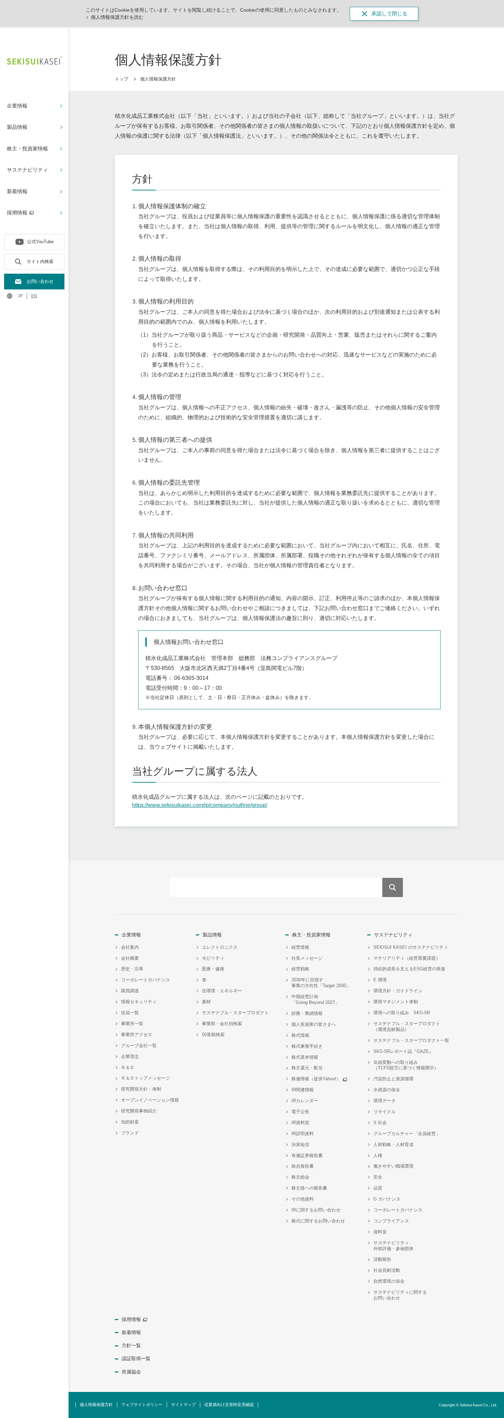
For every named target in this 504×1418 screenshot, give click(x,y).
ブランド (130, 1132)
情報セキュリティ (139, 1001)
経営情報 (300, 947)
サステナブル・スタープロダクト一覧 (411, 1040)
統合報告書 (302, 1166)
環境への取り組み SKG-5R (401, 1012)
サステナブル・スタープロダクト (235, 1012)
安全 (377, 1177)
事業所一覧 (132, 1023)
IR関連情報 (302, 1089)
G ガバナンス (386, 1199)
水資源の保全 (386, 1089)
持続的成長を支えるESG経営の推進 (409, 968)
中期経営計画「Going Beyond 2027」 (315, 999)
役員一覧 (130, 1012)
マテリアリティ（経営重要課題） (406, 958)
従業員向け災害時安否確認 (229, 1404)
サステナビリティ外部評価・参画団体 (393, 1245)
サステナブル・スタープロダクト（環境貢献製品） (406, 1026)
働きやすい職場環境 (393, 1166)
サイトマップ (183, 1404)
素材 (206, 1001)
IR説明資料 (302, 1133)
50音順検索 (213, 1034)
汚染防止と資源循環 (393, 1078)
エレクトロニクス (220, 947)
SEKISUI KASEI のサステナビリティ (410, 947)
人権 (377, 1155)
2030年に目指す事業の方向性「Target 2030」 (320, 982)
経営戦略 (300, 968)
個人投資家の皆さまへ (313, 1024)
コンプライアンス (391, 1220)
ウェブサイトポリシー (142, 1404)
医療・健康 (213, 968)
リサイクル (384, 1111)
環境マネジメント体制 (395, 1001)
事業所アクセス (136, 1034)
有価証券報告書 (307, 1155)
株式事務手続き (307, 1046)
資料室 (380, 1231)
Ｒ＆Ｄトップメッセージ (145, 1078)
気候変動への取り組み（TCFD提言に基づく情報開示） (406, 1065)
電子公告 (300, 1111)
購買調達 (130, 990)
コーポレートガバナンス (145, 979)
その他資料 (302, 1199)
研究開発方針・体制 (141, 1089)
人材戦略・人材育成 (393, 1144)
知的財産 (130, 1121)
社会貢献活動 (386, 1270)
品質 (377, 1188)
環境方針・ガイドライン (397, 990)
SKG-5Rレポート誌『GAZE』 (403, 1051)
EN (34, 296)
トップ (121, 79)
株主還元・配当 (307, 1067)
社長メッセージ (307, 958)
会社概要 (130, 958)
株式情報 (300, 1035)
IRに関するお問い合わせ (315, 1209)
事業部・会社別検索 (222, 1023)
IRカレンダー (304, 1100)
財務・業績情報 (307, 1013)
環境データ (384, 1100)
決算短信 (300, 1144)
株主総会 (300, 1177)
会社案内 (130, 947)
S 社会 (380, 1122)
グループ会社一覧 (139, 1045)
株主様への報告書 (309, 1188)
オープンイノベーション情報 (150, 1100)
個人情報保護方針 (96, 1404)
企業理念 (130, 1056)
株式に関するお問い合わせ (318, 1220)
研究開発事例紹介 (139, 1111)
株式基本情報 (304, 1057)
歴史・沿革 (132, 968)
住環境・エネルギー (222, 990)
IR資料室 (300, 1122)
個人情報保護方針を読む (117, 17)
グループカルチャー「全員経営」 (406, 1133)
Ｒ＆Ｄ (127, 1067)
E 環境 (380, 979)
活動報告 (382, 1259)
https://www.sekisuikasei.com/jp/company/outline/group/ (199, 805)
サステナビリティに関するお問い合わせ (400, 1295)
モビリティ (213, 958)
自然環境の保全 (389, 1281)
